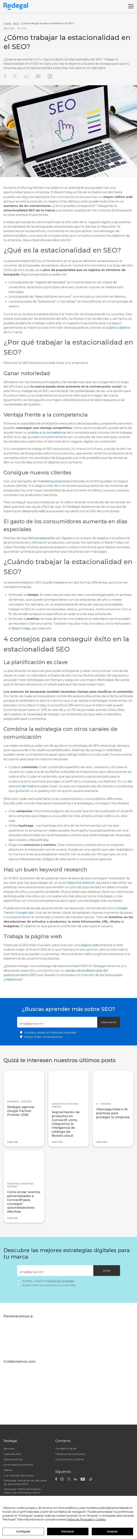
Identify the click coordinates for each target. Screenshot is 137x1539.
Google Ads (25, 912)
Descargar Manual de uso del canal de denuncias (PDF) (25, 1482)
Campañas (13, 1101)
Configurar (23, 1531)
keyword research (81, 882)
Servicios (9, 1448)
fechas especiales (42, 538)
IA (97, 1104)
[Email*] (54, 1023)
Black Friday (21, 628)
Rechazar (67, 1531)
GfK (70, 705)
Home (7, 23)
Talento (8, 1470)
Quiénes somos (13, 1459)
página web (90, 945)
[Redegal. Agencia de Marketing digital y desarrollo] (16, 6)
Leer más (12, 1141)
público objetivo (118, 327)
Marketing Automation (65, 1104)
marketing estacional (53, 481)
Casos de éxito (12, 1454)
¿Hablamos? (13, 979)
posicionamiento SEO (20, 975)
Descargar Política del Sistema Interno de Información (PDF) (22, 1491)
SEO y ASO (9, 28)
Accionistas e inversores (18, 1464)
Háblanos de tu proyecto (70, 1454)
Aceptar (112, 1531)
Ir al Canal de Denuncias (18, 1475)
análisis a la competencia (47, 432)
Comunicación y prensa (69, 1459)
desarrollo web (33, 511)
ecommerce (64, 604)
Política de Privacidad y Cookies (85, 1519)
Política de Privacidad (62, 1032)
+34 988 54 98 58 (65, 1448)
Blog (16, 23)
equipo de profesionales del (86, 970)
